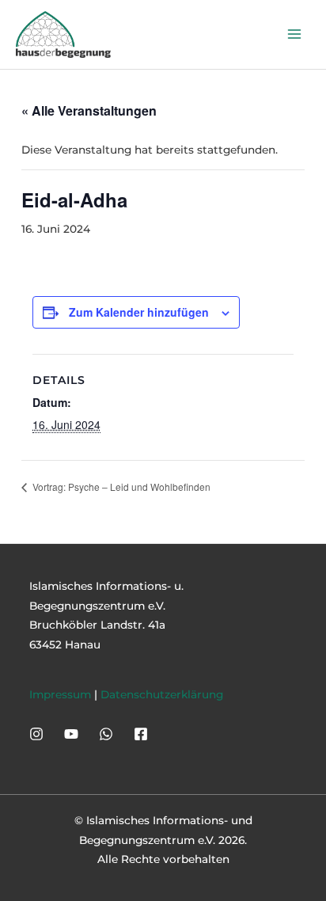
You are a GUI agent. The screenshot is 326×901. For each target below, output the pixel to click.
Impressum (60, 694)
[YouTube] (71, 734)
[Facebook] (141, 734)
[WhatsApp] (106, 734)
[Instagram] (36, 734)
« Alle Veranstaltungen (89, 110)
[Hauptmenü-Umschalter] (295, 34)
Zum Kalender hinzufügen (139, 312)
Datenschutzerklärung (161, 694)
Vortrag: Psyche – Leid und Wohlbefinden (120, 486)
